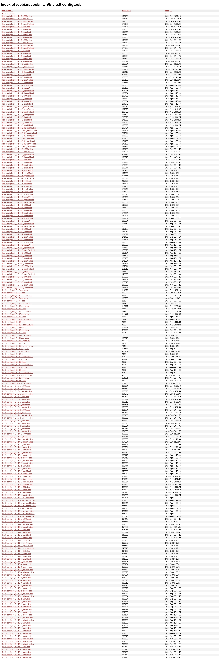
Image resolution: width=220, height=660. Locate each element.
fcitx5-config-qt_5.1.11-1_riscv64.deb (17, 543)
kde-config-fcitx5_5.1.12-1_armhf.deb (17, 162)
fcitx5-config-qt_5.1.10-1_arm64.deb (16, 631)
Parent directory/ (8, 13)
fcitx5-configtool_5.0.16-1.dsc (14, 381)
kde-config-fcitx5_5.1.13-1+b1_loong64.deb (19, 136)
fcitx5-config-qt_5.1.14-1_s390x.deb (16, 434)
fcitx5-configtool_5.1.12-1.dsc (14, 333)
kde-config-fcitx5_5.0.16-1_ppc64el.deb (18, 269)
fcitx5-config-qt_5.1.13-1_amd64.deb (17, 495)
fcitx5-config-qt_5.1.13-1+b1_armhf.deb (18, 511)
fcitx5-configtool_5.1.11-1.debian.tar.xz (17, 346)
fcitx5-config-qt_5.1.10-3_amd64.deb (17, 586)
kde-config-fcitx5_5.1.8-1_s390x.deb (17, 16)
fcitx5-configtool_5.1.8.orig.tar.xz (15, 290)
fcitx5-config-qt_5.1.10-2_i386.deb (16, 599)
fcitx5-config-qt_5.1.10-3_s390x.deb (16, 564)
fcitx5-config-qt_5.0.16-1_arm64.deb (16, 655)
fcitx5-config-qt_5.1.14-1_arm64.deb (16, 450)
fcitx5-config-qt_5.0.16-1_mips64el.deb (18, 644)
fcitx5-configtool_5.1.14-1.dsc (14, 309)
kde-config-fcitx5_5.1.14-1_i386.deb (16, 75)
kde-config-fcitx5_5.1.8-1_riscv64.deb (17, 19)
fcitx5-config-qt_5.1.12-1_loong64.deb (17, 527)
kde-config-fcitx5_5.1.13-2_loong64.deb (18, 93)
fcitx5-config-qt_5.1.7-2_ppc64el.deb (17, 415)
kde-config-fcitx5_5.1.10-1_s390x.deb (17, 242)
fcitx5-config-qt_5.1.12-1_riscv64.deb (17, 522)
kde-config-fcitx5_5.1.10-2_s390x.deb (17, 218)
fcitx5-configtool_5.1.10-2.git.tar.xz (16, 359)
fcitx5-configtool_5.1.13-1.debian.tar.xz (17, 325)
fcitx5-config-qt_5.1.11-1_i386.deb (16, 551)
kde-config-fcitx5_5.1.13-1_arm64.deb (17, 122)
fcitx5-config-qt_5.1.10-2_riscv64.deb (17, 591)
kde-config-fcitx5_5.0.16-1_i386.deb (16, 277)
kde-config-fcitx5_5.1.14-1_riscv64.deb (18, 67)
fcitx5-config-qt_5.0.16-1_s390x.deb (16, 636)
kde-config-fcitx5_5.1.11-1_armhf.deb (17, 184)
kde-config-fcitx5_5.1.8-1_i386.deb (16, 27)
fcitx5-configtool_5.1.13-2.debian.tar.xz (17, 319)
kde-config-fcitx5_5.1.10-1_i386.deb (16, 253)
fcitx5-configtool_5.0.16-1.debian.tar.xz (17, 383)
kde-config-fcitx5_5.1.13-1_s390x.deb (17, 107)
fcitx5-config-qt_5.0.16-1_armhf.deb (16, 649)
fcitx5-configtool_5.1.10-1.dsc (14, 370)
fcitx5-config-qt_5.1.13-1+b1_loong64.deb (19, 506)
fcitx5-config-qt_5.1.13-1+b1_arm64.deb (18, 514)
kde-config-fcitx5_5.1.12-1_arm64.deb (17, 165)
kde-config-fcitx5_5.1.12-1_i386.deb (16, 160)
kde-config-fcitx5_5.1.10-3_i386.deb (16, 205)
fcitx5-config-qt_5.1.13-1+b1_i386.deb (17, 508)
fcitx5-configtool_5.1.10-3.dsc (14, 354)
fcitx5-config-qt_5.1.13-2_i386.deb (16, 466)
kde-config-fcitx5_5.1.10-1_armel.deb (17, 258)
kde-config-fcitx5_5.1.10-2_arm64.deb (17, 237)
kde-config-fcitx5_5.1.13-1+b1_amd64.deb (19, 146)
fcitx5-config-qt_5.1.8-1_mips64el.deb (17, 394)
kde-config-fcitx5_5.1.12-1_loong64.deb (18, 157)
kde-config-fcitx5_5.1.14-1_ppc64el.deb (18, 69)
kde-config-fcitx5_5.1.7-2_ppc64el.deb (17, 45)
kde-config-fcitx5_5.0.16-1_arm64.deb (17, 285)
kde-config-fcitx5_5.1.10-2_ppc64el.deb (18, 224)
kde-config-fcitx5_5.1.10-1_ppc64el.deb (18, 248)
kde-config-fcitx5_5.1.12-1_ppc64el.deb (18, 155)
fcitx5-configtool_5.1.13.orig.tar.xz (15, 314)
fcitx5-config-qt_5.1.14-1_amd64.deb (17, 453)
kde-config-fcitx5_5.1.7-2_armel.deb (16, 56)
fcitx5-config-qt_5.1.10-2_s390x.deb (16, 588)
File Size (125, 11)
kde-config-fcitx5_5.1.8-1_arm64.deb (17, 35)
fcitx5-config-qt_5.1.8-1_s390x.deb (16, 386)
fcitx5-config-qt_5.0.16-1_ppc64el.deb (17, 639)
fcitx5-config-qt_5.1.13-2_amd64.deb (17, 474)
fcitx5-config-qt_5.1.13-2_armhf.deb (16, 468)
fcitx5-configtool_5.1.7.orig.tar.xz (15, 298)
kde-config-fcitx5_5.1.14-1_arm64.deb (17, 80)
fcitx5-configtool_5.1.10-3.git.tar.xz (16, 351)
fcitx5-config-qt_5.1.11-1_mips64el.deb (18, 548)
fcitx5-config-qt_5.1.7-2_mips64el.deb (17, 418)
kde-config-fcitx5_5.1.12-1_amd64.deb (17, 168)
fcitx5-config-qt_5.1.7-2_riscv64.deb (16, 413)
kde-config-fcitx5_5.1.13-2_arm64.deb (17, 101)
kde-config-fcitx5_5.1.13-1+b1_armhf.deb (18, 141)
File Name (6, 11)
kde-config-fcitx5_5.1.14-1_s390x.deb (17, 64)
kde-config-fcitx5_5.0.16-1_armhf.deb (17, 279)
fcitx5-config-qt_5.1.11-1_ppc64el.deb (17, 546)
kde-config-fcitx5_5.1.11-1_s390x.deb (17, 170)
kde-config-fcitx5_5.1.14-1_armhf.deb (17, 77)
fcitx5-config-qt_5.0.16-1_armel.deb (16, 652)
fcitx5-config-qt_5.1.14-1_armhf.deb (16, 447)
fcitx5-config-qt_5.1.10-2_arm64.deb (16, 607)
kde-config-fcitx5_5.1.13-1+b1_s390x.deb (19, 128)
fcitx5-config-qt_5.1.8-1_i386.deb (15, 397)
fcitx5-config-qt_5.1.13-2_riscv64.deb (17, 458)
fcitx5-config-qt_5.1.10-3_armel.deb (16, 580)
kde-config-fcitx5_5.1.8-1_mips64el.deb (18, 24)
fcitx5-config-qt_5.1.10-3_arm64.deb (16, 583)
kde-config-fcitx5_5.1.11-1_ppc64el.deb (18, 176)
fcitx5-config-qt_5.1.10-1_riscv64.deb (17, 615)
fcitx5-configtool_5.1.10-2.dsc (14, 362)
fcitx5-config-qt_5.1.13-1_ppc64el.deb (17, 482)
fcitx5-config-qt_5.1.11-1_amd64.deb (17, 562)
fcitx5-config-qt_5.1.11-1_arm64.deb (16, 559)
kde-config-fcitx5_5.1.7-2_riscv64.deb (17, 43)
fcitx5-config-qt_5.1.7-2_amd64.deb (16, 431)
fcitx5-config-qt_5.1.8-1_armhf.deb (16, 399)
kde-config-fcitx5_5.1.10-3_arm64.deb (17, 213)
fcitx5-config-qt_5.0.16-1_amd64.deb (17, 657)
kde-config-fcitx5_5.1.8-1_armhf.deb (16, 29)
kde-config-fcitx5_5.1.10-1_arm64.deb (17, 261)
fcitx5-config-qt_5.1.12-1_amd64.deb (17, 538)
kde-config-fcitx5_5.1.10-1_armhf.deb (17, 256)
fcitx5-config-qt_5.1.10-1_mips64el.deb (18, 620)
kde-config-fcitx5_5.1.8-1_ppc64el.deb (17, 21)
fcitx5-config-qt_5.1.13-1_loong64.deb (17, 484)
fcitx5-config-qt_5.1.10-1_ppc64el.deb (17, 617)
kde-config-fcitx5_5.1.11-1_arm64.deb (17, 189)
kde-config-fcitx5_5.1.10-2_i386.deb (16, 229)
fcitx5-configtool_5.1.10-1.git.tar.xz (16, 367)
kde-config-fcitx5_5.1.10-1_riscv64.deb (18, 245)
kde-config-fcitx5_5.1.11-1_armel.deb (17, 186)
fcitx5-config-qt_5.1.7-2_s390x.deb (16, 410)
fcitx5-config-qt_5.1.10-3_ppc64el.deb (17, 570)
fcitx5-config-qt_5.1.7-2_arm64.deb (16, 429)
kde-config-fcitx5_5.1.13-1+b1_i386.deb (18, 138)
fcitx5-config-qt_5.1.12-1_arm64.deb (16, 535)
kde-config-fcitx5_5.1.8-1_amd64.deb (17, 37)
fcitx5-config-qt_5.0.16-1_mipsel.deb (17, 641)
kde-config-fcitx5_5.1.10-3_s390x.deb (17, 194)
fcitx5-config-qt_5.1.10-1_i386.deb (16, 623)
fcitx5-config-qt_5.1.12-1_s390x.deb (16, 519)
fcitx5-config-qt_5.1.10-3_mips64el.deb (18, 572)
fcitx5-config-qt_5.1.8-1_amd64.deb (16, 407)
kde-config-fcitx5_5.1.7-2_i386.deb (16, 51)
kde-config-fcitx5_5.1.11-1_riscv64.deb (17, 173)
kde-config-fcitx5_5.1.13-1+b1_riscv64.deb (19, 131)
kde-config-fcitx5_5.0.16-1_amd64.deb (17, 288)
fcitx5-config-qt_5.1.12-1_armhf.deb (16, 532)
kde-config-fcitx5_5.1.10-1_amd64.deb (17, 264)
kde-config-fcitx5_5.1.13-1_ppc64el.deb (18, 112)
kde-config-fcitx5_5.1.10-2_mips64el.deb (18, 226)
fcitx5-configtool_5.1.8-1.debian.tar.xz (17, 296)
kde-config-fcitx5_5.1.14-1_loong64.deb (18, 72)
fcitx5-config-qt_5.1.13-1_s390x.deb (16, 476)
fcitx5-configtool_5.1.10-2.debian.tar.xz (17, 365)
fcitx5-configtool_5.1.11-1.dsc (14, 343)
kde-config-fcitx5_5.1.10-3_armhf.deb (17, 208)
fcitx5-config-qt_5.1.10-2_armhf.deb (16, 602)
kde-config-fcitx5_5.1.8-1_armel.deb (16, 32)
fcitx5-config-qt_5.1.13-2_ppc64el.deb (17, 460)
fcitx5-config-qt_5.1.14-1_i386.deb (16, 445)
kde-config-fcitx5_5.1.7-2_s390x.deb (17, 40)
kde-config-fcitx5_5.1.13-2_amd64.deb (17, 104)
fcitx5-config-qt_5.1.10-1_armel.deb (16, 628)
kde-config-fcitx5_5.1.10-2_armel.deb (17, 234)
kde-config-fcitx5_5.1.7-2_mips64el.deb (18, 48)
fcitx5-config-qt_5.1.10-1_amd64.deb (17, 633)
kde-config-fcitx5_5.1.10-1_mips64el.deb (18, 250)
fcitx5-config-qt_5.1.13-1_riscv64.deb (17, 479)
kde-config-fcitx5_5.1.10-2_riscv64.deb (18, 221)
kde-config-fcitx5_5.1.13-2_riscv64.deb (18, 88)
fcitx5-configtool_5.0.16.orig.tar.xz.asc (17, 375)
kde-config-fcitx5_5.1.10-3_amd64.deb (17, 216)
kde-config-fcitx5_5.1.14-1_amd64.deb (17, 83)
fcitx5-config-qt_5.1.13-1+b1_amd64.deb (18, 516)
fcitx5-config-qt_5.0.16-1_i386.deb (16, 647)
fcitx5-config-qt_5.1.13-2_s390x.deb (16, 455)
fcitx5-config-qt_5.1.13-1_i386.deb (16, 487)
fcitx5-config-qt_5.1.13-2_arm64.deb (16, 471)
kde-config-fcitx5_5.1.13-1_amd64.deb (17, 125)
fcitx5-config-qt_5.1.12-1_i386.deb (16, 530)
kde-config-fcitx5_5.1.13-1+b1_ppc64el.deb (19, 133)
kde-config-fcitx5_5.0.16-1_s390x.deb (17, 266)
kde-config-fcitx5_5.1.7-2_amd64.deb (17, 61)
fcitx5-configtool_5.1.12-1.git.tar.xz (16, 330)
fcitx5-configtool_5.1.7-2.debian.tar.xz (17, 303)
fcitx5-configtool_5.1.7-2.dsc (13, 301)
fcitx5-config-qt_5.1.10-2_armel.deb (16, 604)
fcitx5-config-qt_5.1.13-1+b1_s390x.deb (18, 498)
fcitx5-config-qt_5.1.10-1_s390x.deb (16, 612)
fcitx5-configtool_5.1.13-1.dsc (14, 322)
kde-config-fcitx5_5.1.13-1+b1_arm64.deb (19, 144)
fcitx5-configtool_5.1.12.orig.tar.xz (15, 327)
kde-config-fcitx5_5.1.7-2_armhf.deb (16, 53)
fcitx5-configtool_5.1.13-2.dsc (14, 317)
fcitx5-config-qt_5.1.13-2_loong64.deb (17, 463)
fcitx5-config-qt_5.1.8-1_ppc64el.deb (17, 391)
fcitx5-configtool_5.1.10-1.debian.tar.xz (17, 373)
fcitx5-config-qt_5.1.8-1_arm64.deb (16, 405)
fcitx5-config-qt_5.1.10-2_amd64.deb (17, 610)
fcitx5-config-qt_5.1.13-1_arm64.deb (16, 492)
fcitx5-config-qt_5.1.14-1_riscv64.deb (17, 436)
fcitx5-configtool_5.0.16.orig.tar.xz (15, 378)
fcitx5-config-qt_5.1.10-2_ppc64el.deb (17, 594)
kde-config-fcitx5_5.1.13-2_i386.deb (16, 96)
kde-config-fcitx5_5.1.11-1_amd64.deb (17, 192)
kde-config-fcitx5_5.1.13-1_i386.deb (16, 117)
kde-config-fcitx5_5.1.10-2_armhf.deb (17, 232)
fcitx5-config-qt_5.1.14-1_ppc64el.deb (17, 439)
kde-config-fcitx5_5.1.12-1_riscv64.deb (18, 152)
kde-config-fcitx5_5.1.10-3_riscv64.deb (18, 197)
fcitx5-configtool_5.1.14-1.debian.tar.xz (17, 311)
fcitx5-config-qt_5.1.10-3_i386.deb (16, 575)
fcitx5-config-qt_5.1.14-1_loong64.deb (17, 442)
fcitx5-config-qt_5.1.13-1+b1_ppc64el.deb (19, 503)
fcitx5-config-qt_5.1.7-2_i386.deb (15, 421)
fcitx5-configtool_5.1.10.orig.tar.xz (15, 349)
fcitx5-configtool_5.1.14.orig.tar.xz (15, 306)
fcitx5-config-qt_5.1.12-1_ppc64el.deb (17, 524)
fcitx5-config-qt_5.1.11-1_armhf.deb (16, 554)
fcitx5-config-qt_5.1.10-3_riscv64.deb (17, 567)
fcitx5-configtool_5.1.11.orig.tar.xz (15, 338)
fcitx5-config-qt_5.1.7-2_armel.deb (16, 426)
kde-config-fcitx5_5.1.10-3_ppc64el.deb (18, 200)
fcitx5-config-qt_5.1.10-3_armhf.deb (16, 578)
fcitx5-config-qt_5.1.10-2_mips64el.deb (18, 596)
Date (167, 11)
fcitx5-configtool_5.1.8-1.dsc (13, 293)
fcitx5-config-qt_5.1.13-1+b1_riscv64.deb (18, 500)
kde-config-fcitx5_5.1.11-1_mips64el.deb (18, 178)
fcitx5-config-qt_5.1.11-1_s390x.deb (16, 540)
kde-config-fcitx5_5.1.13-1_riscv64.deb (18, 109)
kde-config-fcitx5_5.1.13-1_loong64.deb (18, 115)
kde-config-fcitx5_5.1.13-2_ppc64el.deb (18, 91)
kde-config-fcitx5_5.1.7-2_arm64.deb (17, 59)
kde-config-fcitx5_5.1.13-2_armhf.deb (17, 99)
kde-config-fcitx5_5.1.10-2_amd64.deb (17, 240)
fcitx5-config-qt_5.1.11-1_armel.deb (16, 556)
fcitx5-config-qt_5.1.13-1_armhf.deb (16, 490)
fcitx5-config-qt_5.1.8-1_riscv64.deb (16, 389)
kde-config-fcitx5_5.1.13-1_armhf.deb (17, 120)
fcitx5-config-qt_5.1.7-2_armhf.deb (16, 423)
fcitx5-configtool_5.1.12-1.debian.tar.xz (17, 335)
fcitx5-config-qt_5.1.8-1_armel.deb (16, 402)
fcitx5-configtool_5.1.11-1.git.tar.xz (16, 341)
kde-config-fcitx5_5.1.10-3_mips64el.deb (18, 202)
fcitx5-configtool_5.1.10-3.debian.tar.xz (17, 357)
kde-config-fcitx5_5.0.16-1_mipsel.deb (17, 272)
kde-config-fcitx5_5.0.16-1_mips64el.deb (18, 274)
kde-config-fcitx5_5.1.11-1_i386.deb (16, 181)
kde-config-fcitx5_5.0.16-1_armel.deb (17, 282)
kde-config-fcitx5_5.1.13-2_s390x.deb (17, 85)
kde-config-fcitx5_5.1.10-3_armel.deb (17, 210)
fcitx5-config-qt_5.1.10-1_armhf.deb (16, 625)
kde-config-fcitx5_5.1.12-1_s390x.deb (17, 149)
